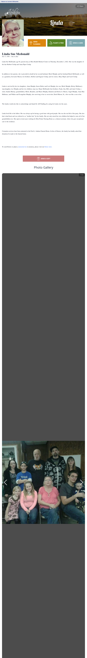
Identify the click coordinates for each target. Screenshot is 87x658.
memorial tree (22, 147)
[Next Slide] (81, 482)
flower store (48, 147)
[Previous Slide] (5, 482)
